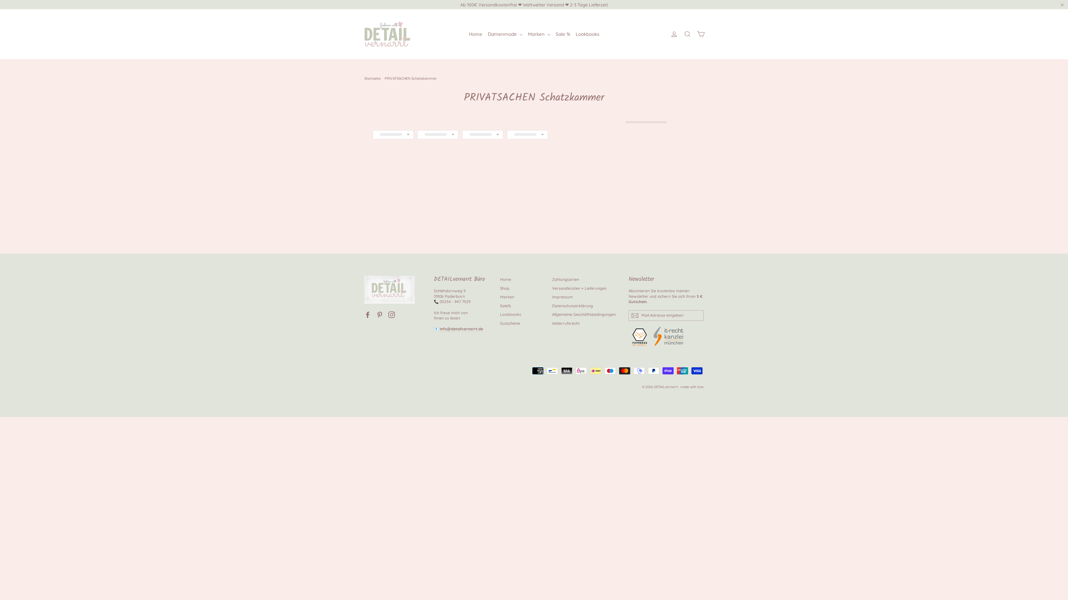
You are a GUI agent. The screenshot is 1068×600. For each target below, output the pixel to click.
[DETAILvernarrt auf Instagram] (391, 314)
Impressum (562, 296)
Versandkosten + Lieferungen (579, 288)
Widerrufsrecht (566, 323)
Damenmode (503, 34)
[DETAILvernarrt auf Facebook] (367, 314)
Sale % (563, 34)
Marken (537, 34)
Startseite (372, 78)
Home (475, 34)
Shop (505, 288)
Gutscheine (510, 323)
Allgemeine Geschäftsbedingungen (584, 314)
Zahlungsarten (565, 279)
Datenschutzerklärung (572, 305)
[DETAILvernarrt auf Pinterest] (379, 314)
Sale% (505, 305)
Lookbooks (587, 34)
